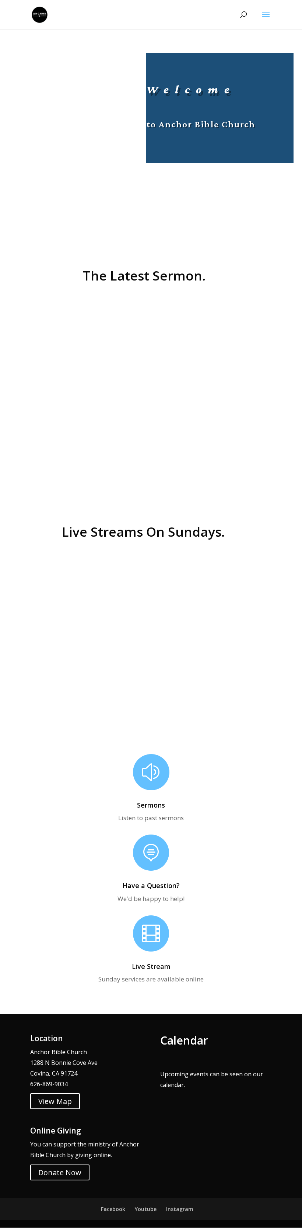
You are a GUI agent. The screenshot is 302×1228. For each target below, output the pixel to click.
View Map (55, 1101)
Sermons (151, 805)
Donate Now (59, 1172)
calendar (172, 1085)
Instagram (179, 1208)
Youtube (146, 1208)
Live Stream (151, 966)
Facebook (113, 1208)
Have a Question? (151, 885)
